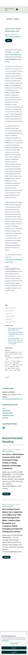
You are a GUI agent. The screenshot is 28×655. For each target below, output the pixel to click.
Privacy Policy (5, 640)
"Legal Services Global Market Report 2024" (13, 54)
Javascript (5, 417)
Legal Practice (9, 313)
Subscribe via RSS (7, 413)
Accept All (14, 652)
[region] (14, 643)
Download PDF (6, 410)
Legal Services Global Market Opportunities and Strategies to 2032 (15, 334)
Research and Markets (15, 36)
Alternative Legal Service (11, 308)
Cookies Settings (14, 643)
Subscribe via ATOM (7, 415)
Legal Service (8, 319)
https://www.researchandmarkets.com (12, 399)
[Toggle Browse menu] (22, 9)
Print (3, 408)
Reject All (14, 648)
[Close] (26, 633)
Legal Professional (10, 316)
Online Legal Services (10, 321)
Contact (7, 377)
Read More (6, 494)
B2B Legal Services (10, 310)
